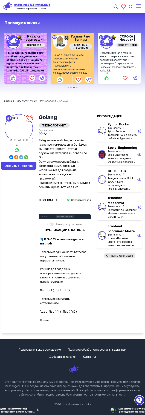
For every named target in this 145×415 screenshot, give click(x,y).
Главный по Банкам (64, 37)
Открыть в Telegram (19, 166)
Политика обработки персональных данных (97, 349)
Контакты (89, 356)
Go (41, 133)
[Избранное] (123, 6)
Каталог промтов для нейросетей (17, 39)
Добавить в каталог (62, 356)
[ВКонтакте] (11, 157)
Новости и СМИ (111, 45)
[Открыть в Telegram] (25, 78)
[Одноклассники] (16, 157)
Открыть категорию (119, 255)
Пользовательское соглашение (40, 349)
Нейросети (18, 45)
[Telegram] (21, 157)
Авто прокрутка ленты (69, 224)
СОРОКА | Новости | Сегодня (111, 39)
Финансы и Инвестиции (64, 46)
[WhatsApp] (26, 157)
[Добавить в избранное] (15, 78)
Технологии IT (116, 127)
